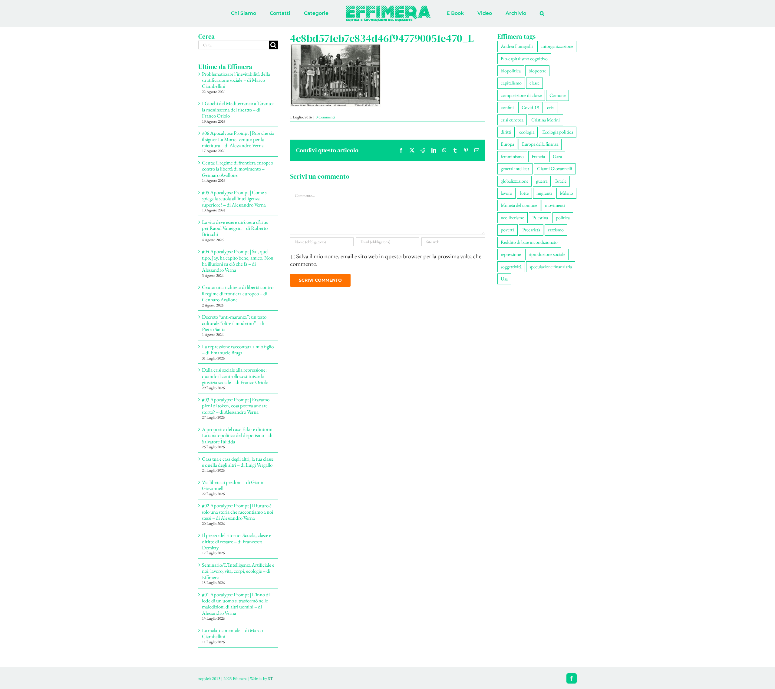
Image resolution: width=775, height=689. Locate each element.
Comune (557, 95)
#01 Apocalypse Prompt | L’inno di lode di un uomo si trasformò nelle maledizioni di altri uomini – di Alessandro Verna (236, 603)
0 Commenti (325, 117)
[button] (517, 13)
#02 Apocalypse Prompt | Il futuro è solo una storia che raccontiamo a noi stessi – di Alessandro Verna (237, 511)
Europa (507, 144)
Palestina (540, 217)
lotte (524, 193)
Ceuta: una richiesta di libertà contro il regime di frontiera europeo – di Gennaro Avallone (237, 293)
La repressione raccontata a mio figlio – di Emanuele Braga (238, 349)
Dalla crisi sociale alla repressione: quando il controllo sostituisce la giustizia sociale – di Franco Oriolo (235, 376)
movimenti (555, 205)
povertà (507, 230)
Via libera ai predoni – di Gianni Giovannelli (233, 485)
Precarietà (531, 230)
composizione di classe (521, 95)
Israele (560, 181)
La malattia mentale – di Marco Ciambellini (232, 633)
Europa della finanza (540, 144)
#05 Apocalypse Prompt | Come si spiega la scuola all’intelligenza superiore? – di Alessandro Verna (235, 198)
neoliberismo (512, 217)
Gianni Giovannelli (554, 168)
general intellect (515, 168)
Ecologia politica (557, 132)
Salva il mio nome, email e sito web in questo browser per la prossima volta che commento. (385, 260)
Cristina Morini (545, 120)
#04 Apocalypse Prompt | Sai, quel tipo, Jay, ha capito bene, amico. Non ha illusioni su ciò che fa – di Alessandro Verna (237, 260)
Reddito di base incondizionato (529, 242)
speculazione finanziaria (550, 266)
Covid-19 (530, 107)
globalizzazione (514, 181)
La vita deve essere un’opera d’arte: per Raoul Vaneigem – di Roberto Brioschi (235, 228)
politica (563, 217)
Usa (504, 279)
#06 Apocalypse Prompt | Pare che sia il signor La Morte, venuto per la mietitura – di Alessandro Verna (238, 139)
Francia (538, 156)
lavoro (506, 193)
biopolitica (511, 71)
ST (270, 678)
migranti (544, 193)
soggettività (511, 266)
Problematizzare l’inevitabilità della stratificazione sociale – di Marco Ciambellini (236, 80)
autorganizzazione (557, 46)
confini (507, 107)
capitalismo (511, 83)
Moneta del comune (519, 205)
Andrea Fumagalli (517, 46)
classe (534, 83)
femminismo (512, 156)
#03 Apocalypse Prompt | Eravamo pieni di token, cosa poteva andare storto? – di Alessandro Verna (235, 405)
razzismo (556, 230)
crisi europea (512, 120)
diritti (506, 132)
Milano (566, 193)
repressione (511, 254)
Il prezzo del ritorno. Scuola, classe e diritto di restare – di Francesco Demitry (236, 541)
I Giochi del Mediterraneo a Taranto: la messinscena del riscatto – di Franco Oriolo (238, 109)
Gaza (557, 156)
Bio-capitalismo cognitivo (524, 58)
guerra (541, 181)
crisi (551, 107)
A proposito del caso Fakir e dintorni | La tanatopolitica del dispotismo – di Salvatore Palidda (238, 435)
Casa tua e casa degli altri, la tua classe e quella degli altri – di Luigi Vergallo (238, 461)
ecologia (526, 132)
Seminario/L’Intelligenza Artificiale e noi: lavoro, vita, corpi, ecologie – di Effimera (238, 571)
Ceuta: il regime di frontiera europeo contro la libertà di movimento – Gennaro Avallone (237, 168)
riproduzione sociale (547, 254)
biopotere (537, 71)
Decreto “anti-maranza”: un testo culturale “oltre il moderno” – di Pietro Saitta (234, 323)
